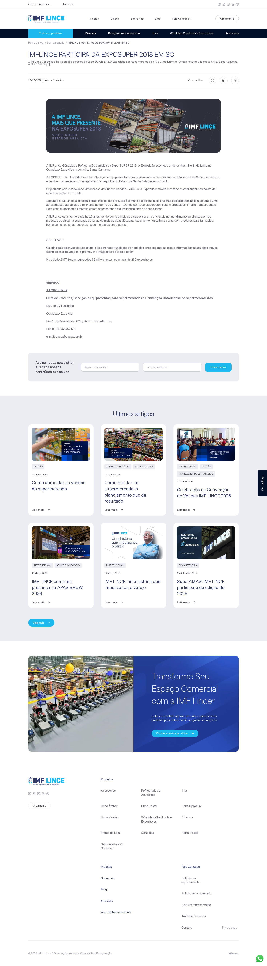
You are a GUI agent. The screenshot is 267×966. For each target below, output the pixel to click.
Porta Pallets (189, 833)
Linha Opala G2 (191, 806)
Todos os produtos (50, 33)
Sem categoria (56, 42)
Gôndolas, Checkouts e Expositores (191, 33)
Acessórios (232, 33)
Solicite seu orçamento (196, 893)
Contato (186, 927)
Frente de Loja (110, 833)
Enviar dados (218, 367)
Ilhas (155, 33)
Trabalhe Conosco (193, 916)
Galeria (115, 18)
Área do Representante (116, 912)
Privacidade (229, 927)
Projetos (94, 18)
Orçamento (227, 18)
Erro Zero (68, 4)
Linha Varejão (110, 817)
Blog (158, 18)
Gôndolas (147, 833)
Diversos (90, 33)
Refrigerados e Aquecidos (124, 33)
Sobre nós (137, 18)
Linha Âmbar (109, 806)
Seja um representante (196, 905)
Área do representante (40, 4)
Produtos (107, 779)
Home (31, 42)
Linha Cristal (149, 806)
